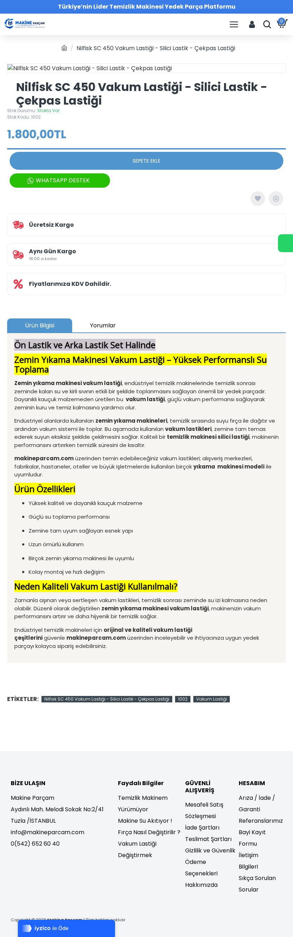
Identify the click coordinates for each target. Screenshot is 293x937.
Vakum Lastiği (211, 699)
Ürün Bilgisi (39, 325)
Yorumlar (103, 325)
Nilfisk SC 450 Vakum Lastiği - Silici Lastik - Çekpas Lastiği (106, 699)
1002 (183, 699)
